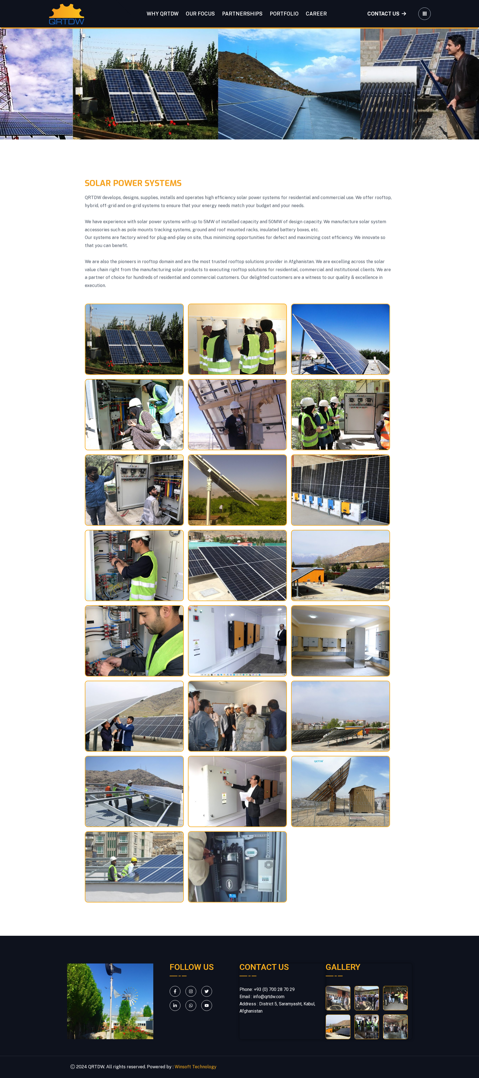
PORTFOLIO (284, 14)
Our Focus (200, 14)
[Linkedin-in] (175, 1005)
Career (316, 14)
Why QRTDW (163, 14)
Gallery (343, 967)
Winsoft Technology (195, 1067)
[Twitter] (206, 991)
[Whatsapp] (190, 1005)
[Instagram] (190, 991)
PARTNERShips (242, 14)
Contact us (383, 14)
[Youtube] (206, 1005)
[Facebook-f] (175, 991)
